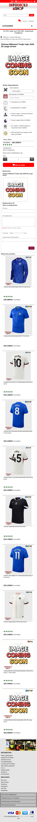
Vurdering (5, 233)
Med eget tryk (12, 94)
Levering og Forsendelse (8, 764)
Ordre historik (5, 782)
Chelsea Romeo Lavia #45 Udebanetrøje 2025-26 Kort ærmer (18, 478)
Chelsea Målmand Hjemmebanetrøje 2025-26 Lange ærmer (18, 720)
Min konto (4, 780)
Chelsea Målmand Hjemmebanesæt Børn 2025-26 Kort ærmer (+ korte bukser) (18, 671)
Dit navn (5, 208)
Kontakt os (4, 772)
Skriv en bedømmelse (9, 150)
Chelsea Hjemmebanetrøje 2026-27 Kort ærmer (16, 336)
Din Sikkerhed (5, 774)
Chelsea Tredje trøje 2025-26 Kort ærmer (15, 526)
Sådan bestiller (5, 770)
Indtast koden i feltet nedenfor (11, 237)
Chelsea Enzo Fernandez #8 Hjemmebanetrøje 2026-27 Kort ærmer (18, 432)
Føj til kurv (20, 165)
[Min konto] (35, 1)
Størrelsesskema (6, 759)
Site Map (3, 788)
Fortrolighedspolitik (6, 761)
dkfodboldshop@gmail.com (25, 1)
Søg (31, 15)
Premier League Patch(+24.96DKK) (20, 120)
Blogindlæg (4, 790)
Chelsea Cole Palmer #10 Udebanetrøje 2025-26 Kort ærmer (18, 383)
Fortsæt (31, 248)
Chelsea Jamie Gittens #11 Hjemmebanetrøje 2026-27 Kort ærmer (18, 576)
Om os (3, 768)
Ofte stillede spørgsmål (7, 766)
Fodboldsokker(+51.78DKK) (18, 108)
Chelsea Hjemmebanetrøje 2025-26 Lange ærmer (17, 287)
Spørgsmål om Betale (7, 757)
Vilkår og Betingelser (7, 755)
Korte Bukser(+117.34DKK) (18, 102)
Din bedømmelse (7, 216)
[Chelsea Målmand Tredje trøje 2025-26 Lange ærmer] (18, 65)
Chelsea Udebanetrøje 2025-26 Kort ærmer (15, 622)
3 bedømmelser (7, 148)
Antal (4, 156)
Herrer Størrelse (14, 88)
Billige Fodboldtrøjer (25, 816)
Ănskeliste (4, 784)
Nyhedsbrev (4, 786)
